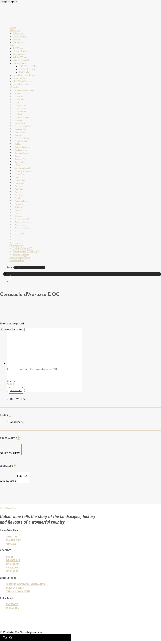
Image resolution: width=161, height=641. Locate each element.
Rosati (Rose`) (21, 60)
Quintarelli (19, 207)
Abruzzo (17, 422)
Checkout (12, 567)
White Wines (20, 57)
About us (14, 30)
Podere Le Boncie (21, 201)
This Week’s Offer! (23, 81)
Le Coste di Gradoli (22, 168)
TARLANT (25, 72)
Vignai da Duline (21, 234)
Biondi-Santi (20, 108)
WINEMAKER (8, 482)
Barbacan (19, 96)
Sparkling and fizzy (23, 75)
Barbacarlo (19, 99)
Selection (18, 33)
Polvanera (19, 204)
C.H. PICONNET (28, 66)
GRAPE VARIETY (10, 453)
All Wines (18, 48)
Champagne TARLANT (23, 126)
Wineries (14, 87)
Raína (17, 213)
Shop (12, 45)
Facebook (12, 604)
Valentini (18, 231)
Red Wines (19, 54)
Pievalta (18, 198)
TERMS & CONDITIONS (18, 591)
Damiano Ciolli (21, 129)
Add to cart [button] (16, 390)
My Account (13, 563)
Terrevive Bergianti (22, 228)
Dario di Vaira (20, 132)
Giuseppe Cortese (22, 153)
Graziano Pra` (20, 159)
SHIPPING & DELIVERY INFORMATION (25, 584)
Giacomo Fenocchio (22, 147)
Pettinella (18, 192)
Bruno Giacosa (20, 111)
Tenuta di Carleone (22, 222)
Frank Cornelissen (22, 138)
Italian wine (19, 36)
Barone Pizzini (20, 105)
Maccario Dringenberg (24, 171)
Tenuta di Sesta (21, 225)
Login (9, 556)
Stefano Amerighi (22, 219)
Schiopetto (19, 216)
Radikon (18, 210)
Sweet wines (19, 78)
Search (10, 267)
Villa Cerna (19, 237)
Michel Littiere (27, 69)
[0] (23, 473)
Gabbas (18, 144)
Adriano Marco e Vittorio (24, 90)
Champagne (19, 63)
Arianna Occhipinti (22, 93)
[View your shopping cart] (12, 282)
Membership (16, 260)
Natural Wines (21, 51)
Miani (17, 177)
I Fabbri (18, 165)
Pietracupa (19, 195)
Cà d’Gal (18, 114)
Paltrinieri (19, 186)
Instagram (12, 608)
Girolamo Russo (21, 150)
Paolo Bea (19, 189)
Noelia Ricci (19, 183)
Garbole (18, 135)
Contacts (12, 571)
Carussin (18, 120)
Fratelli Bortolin (21, 141)
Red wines (19, 399)
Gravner (18, 156)
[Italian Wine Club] (8, 19)
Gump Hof (19, 162)
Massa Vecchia (21, 174)
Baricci (17, 102)
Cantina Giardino (22, 117)
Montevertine (20, 180)
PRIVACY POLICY (15, 587)
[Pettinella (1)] (23, 476)
